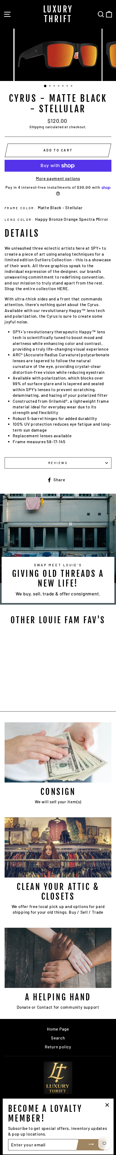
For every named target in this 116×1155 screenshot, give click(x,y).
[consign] (58, 752)
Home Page (58, 1029)
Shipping (36, 127)
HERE (62, 288)
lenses (46, 435)
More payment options (58, 178)
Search (58, 1037)
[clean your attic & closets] (58, 847)
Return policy (58, 1046)
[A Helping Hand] (58, 958)
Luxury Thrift (58, 14)
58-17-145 (56, 441)
